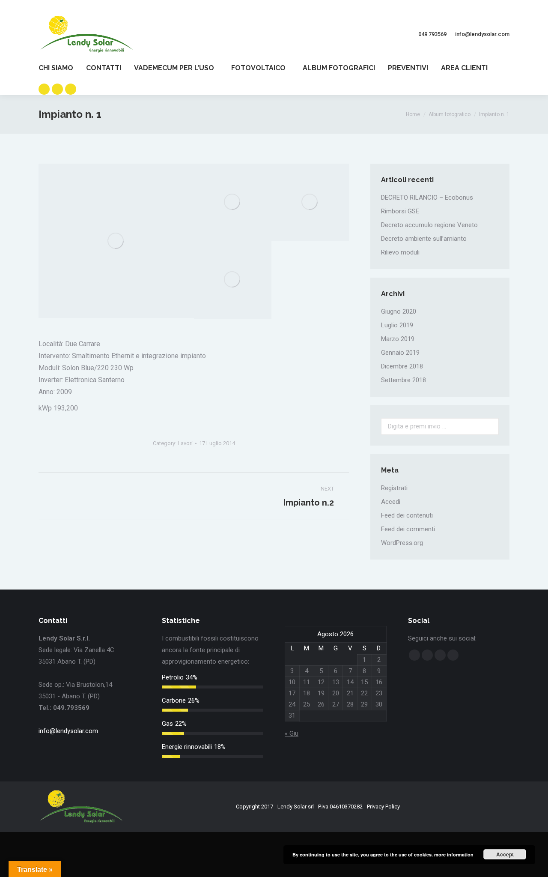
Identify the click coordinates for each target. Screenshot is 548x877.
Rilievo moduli (400, 252)
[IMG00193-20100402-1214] (310, 202)
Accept (505, 854)
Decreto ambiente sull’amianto (424, 238)
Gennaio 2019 (400, 352)
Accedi (390, 502)
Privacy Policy (383, 806)
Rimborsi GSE (400, 211)
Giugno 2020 (398, 311)
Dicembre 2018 (402, 366)
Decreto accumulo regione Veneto (429, 225)
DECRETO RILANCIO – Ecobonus (427, 197)
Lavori (185, 443)
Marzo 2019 (397, 339)
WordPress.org (402, 543)
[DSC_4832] (232, 280)
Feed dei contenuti (407, 515)
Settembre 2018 (403, 380)
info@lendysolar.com (68, 731)
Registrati (394, 488)
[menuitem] (62, 68)
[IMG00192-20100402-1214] (232, 202)
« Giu (291, 733)
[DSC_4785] (116, 241)
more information (454, 854)
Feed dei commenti (408, 529)
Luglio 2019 (397, 325)
